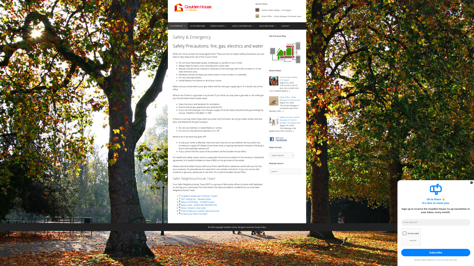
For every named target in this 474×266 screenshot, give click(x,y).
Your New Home (266, 26)
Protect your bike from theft (194, 214)
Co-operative (176, 26)
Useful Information (241, 26)
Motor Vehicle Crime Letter (193, 208)
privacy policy (440, 260)
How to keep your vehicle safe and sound (200, 211)
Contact (285, 26)
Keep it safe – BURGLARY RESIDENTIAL (199, 205)
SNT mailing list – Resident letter (196, 199)
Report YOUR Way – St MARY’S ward (197, 202)
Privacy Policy (260, 227)
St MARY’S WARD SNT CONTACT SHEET (199, 196)
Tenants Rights (217, 26)
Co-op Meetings (197, 26)
